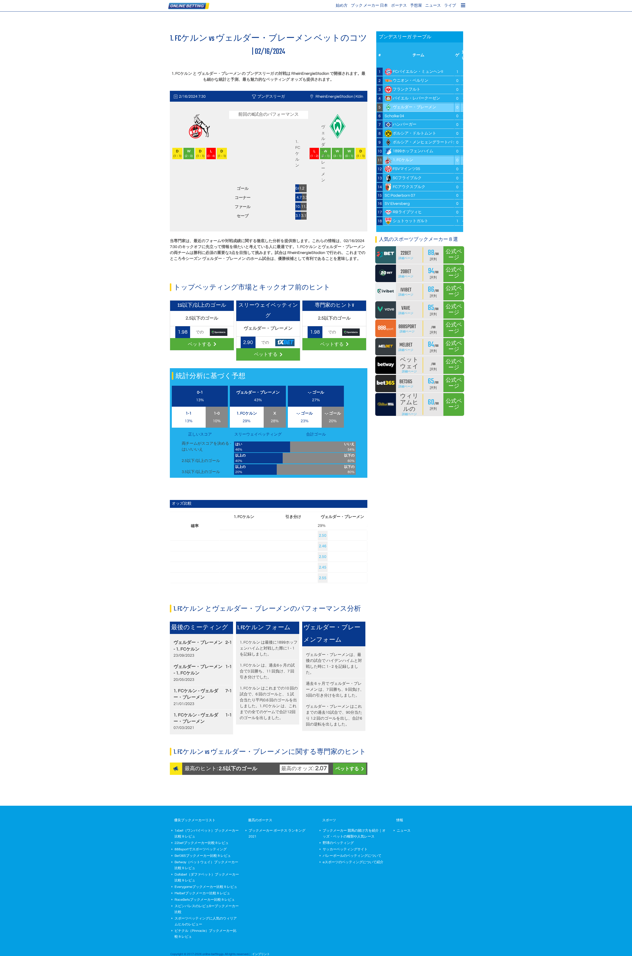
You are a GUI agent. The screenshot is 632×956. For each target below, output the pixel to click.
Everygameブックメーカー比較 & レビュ (206, 887)
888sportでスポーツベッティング (201, 849)
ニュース (433, 5)
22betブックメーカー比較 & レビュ (202, 843)
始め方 (342, 5)
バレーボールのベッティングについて (352, 856)
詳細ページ (405, 258)
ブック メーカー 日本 (369, 5)
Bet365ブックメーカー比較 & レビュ (203, 856)
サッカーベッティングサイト (345, 849)
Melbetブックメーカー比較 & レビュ (202, 893)
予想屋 (416, 5)
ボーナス (399, 5)
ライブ (450, 5)
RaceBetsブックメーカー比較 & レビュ (205, 899)
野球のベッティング (338, 843)
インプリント (261, 954)
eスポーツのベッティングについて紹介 (353, 862)
